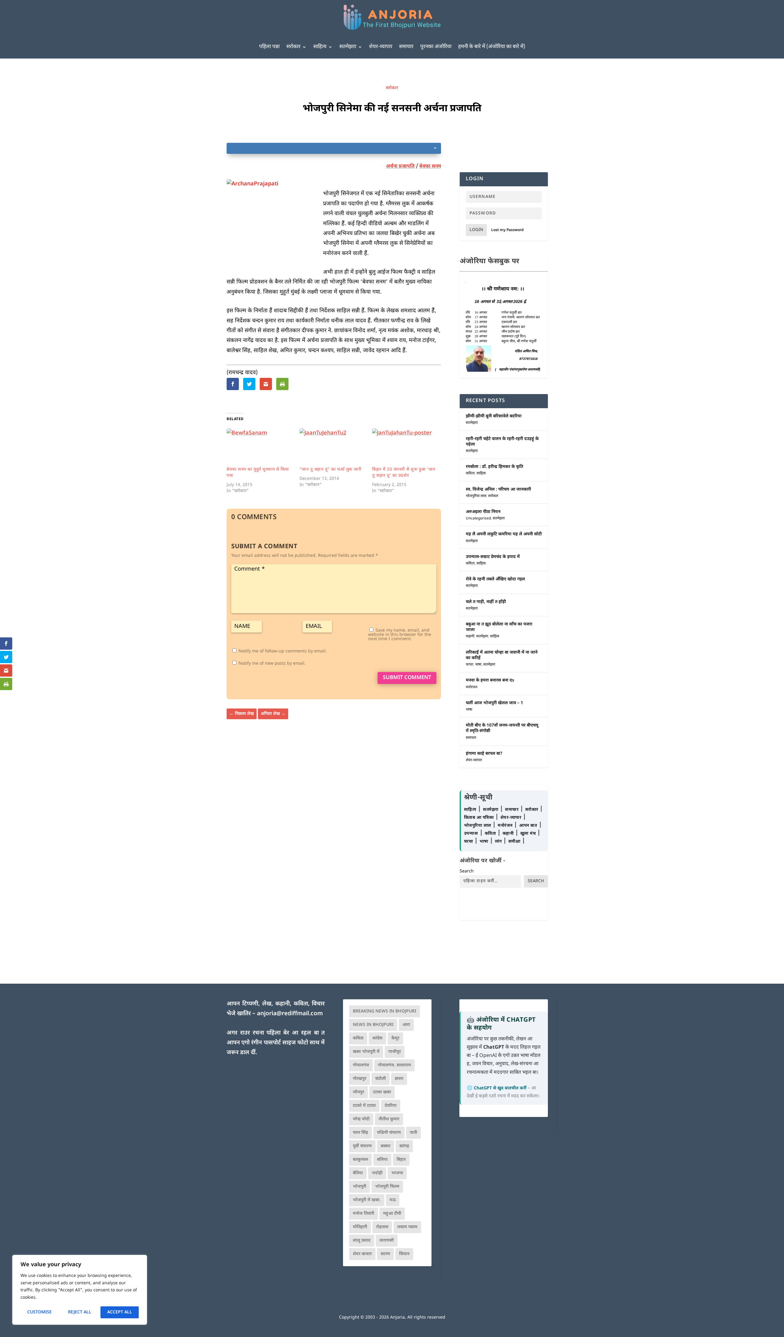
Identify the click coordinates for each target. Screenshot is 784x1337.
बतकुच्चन (360, 1160)
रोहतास (382, 1227)
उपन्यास (471, 834)
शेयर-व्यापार (380, 47)
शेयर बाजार (362, 1254)
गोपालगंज (361, 1065)
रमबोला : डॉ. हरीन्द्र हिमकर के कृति (494, 467)
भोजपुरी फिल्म (387, 1187)
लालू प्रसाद (362, 1241)
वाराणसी (386, 1241)
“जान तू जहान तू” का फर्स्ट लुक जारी (331, 470)
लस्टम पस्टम (407, 1227)
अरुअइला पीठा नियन (483, 512)
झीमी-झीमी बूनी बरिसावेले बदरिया (494, 416)
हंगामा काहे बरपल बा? (484, 754)
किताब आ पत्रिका (479, 818)
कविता (470, 473)
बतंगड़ (404, 1146)
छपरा (399, 1079)
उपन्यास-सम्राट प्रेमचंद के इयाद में (493, 557)
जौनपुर (358, 1092)
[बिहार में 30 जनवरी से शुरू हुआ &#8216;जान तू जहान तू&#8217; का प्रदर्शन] (405, 447)
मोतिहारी (360, 1227)
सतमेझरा (347, 47)
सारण (385, 1254)
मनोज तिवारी (363, 1214)
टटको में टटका (364, 1106)
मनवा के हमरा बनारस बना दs (490, 680)
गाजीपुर (394, 1052)
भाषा (478, 664)
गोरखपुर (359, 1079)
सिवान (404, 1254)
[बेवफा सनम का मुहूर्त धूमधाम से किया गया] (260, 447)
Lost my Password (507, 230)
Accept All (119, 1312)
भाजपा (397, 1173)
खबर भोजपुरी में (366, 1052)
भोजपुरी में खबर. (367, 1200)
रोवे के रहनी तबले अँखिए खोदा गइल (495, 579)
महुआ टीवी (392, 1214)
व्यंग (499, 842)
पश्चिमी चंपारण (389, 1133)
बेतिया (358, 1173)
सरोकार (293, 47)
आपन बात (528, 826)
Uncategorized (478, 518)
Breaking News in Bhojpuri (384, 1011)
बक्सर (385, 1146)
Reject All (79, 1312)
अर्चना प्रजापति (400, 166)
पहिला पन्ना (269, 47)
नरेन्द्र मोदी (361, 1119)
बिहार (401, 1160)
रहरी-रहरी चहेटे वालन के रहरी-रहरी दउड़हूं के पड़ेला (502, 441)
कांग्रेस (377, 1038)
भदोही (377, 1173)
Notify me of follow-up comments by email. (283, 651)
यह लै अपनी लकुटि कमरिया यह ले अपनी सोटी (504, 534)
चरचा (469, 664)
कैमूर (395, 1038)
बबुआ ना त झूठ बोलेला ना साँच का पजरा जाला (499, 627)
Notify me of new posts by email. (272, 664)
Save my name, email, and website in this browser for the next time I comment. (399, 635)
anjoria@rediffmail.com (290, 1014)
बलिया (382, 1160)
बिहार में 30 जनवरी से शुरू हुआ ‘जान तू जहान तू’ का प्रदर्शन (403, 473)
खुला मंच (528, 834)
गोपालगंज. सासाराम (394, 1065)
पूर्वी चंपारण (362, 1146)
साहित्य (319, 47)
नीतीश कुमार (389, 1119)
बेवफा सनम (430, 166)
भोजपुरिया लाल (476, 496)
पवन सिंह (360, 1133)
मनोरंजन (471, 687)
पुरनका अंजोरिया (435, 47)
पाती (413, 1133)
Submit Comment (407, 677)
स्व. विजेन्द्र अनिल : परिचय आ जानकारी (498, 489)
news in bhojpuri (373, 1025)
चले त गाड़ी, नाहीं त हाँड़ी (486, 602)
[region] (79, 1290)
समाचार (406, 47)
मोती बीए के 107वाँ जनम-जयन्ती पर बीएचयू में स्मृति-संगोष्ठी (502, 728)
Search (467, 871)
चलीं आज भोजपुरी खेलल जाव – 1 (494, 703)
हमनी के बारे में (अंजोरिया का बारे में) (491, 47)
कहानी (470, 636)
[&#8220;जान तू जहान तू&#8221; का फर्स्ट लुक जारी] (333, 447)
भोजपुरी (359, 1187)
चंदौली (380, 1079)
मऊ (393, 1200)
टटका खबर (382, 1092)
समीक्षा (515, 842)
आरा (406, 1025)
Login (476, 230)
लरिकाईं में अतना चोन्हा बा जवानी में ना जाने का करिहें (501, 655)
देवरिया (391, 1106)
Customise (39, 1312)
